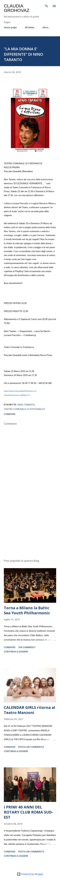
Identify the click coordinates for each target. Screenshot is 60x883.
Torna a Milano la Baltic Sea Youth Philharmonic (27, 610)
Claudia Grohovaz (16, 8)
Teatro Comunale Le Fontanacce (24, 408)
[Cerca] (46, 6)
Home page (10, 27)
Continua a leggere (16, 651)
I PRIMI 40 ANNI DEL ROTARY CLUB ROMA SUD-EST (28, 812)
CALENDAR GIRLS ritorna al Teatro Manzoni (29, 710)
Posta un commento (31, 746)
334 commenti (26, 647)
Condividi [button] (9, 414)
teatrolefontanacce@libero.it (17, 395)
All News (29, 27)
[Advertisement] (30, 529)
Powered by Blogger (32, 874)
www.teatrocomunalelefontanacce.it (20, 391)
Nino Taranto (26, 404)
